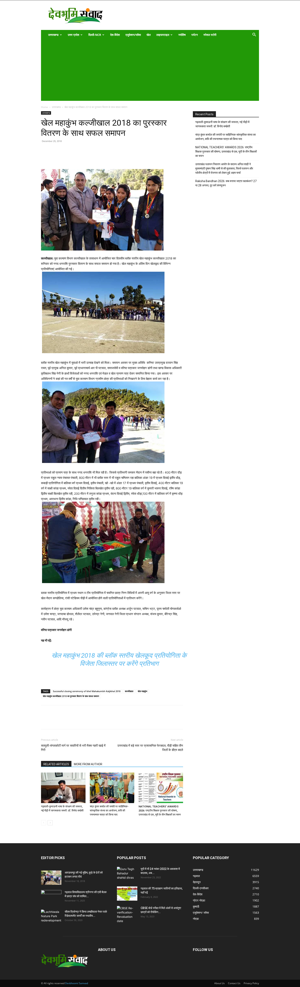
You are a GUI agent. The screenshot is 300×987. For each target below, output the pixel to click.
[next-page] (50, 822)
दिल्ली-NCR (94, 35)
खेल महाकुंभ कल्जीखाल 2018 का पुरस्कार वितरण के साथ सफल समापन (71, 696)
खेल (149, 35)
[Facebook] (54, 157)
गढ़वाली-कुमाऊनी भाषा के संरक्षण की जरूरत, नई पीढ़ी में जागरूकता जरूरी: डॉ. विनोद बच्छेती (222, 124)
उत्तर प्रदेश (73, 35)
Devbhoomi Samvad (76, 983)
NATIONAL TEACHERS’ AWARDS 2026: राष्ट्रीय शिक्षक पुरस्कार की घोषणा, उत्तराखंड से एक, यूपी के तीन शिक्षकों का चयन (160, 810)
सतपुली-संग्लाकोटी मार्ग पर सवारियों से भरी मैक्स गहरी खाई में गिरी (73, 748)
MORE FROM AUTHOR (88, 764)
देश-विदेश (115, 35)
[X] (64, 157)
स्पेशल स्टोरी (209, 35)
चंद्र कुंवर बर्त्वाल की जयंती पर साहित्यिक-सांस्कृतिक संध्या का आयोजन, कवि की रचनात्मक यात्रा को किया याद (109, 810)
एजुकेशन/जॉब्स (133, 35)
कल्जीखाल (129, 691)
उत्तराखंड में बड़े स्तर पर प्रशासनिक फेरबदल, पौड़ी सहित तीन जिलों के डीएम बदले (150, 748)
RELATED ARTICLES (56, 764)
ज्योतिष (182, 35)
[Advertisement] (147, 70)
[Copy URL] (45, 157)
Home (44, 107)
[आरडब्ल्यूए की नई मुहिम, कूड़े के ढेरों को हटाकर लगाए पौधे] (51, 877)
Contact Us (234, 983)
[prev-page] (43, 822)
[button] (254, 35)
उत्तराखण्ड (53, 35)
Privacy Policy (251, 983)
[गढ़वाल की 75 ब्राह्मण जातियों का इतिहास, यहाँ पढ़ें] (127, 893)
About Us (219, 983)
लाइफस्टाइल (162, 35)
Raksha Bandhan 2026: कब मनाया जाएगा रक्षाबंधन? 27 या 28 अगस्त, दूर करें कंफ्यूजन (226, 183)
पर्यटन (194, 35)
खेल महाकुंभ (142, 691)
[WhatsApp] (73, 157)
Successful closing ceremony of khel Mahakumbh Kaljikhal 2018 (86, 691)
